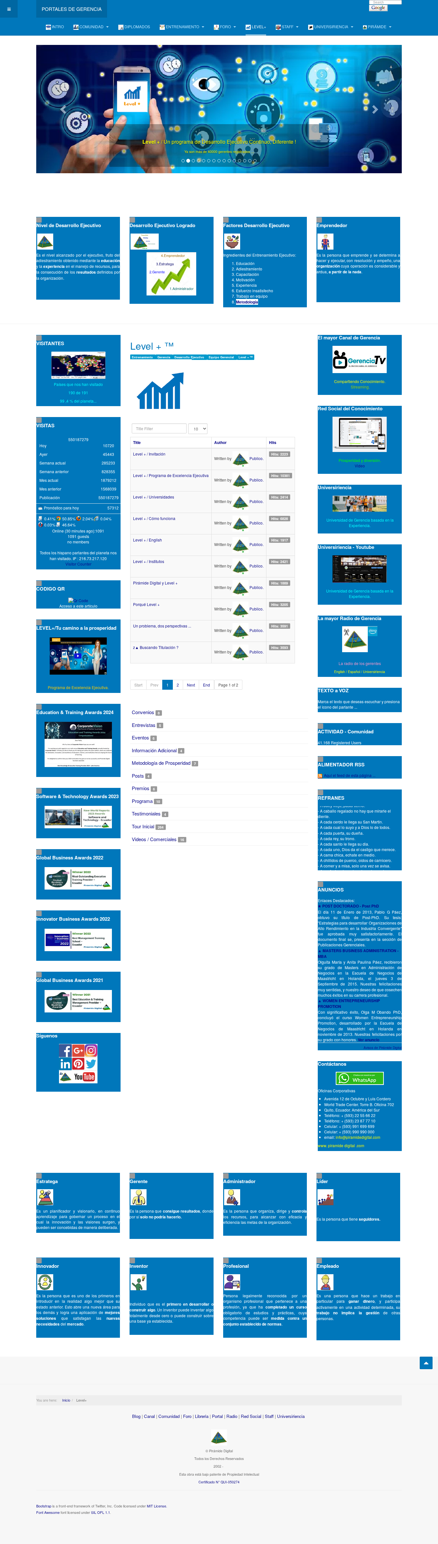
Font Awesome (48, 1512)
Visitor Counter (78, 564)
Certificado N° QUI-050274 (219, 1482)
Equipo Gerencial (222, 357)
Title (137, 442)
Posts (138, 775)
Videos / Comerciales (154, 839)
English (339, 671)
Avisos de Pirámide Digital (383, 1047)
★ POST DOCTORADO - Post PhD (348, 906)
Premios (140, 788)
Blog (136, 1416)
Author (220, 442)
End (206, 684)
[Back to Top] (426, 1363)
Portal (217, 1416)
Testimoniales (146, 813)
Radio (231, 1416)
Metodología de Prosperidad (161, 762)
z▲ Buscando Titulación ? (156, 647)
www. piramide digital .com (341, 1145)
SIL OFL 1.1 (100, 1512)
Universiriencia (374, 671)
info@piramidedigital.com (358, 1137)
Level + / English (147, 539)
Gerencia (164, 357)
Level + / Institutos (148, 561)
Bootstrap (43, 1505)
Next (191, 684)
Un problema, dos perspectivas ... (162, 625)
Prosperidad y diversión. (360, 460)
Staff (269, 1416)
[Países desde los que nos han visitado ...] (78, 365)
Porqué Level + (146, 604)
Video (360, 465)
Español (354, 671)
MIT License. (157, 1505)
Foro (187, 1416)
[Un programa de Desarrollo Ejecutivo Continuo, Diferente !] (219, 109)
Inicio (66, 1400)
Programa (142, 801)
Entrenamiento (143, 357)
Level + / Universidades (153, 496)
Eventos (140, 737)
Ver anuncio (368, 1040)
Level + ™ (246, 357)
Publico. (256, 458)
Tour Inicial (143, 826)
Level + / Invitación (149, 453)
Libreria (201, 1416)
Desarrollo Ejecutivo (189, 357)
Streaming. (360, 386)
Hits (272, 442)
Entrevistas (144, 724)
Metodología (247, 302)
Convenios (143, 712)
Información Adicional (154, 750)
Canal (149, 1416)
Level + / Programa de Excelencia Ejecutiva (171, 475)
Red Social (251, 1416)
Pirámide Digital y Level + (155, 582)
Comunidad (169, 1416)
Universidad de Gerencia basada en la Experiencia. (359, 593)
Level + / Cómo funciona (154, 518)
